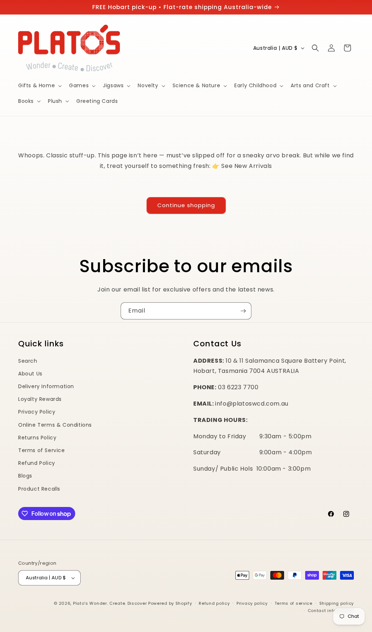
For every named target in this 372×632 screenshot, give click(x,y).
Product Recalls (39, 488)
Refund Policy (36, 463)
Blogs (25, 475)
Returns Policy (37, 437)
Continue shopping (186, 205)
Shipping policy (336, 603)
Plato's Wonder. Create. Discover (110, 603)
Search (27, 361)
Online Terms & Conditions (55, 424)
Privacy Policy (36, 411)
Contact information (331, 610)
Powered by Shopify (170, 603)
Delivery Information (46, 386)
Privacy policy (252, 603)
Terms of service (293, 603)
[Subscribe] (243, 310)
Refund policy (214, 603)
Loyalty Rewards (40, 399)
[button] (39, 85)
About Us (30, 373)
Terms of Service (41, 450)
